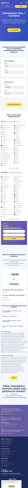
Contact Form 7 (5, 187)
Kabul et (11, 486)
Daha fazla (15, 372)
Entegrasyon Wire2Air (5, 454)
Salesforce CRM (18, 145)
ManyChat (4, 201)
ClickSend (4, 136)
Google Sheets (5, 161)
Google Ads (4, 152)
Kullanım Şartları (4, 459)
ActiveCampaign (6, 127)
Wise (10, 19)
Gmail (3, 203)
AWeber (4, 125)
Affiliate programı (5, 461)
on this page (22, 397)
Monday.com (18, 203)
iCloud (16, 163)
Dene (14, 377)
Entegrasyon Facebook (6, 441)
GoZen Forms (18, 205)
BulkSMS (4, 134)
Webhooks (17, 158)
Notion (16, 134)
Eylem (5, 69)
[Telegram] (3, 471)
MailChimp (17, 127)
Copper (4, 141)
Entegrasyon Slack (5, 444)
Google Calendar (6, 156)
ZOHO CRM (17, 161)
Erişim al (14, 238)
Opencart (17, 138)
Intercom (4, 165)
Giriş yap (7, 6)
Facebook (4, 147)
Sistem (5, 63)
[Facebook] (2, 471)
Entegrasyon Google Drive (6, 443)
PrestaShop (17, 143)
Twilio (16, 156)
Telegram (4, 194)
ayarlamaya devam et (14, 104)
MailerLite (17, 198)
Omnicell (17, 136)
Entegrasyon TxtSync (5, 453)
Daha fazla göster (5, 446)
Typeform (17, 201)
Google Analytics (6, 154)
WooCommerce (18, 207)
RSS (3, 183)
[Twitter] (11, 471)
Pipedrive (17, 214)
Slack (16, 147)
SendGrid (16, 19)
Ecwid (3, 145)
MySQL (16, 132)
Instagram (4, 163)
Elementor (4, 198)
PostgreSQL (18, 141)
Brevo (3, 132)
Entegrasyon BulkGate (6, 452)
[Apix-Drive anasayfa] (5, 3)
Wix (3, 205)
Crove (3, 143)
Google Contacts (6, 158)
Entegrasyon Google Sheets (7, 440)
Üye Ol (20, 6)
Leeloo (16, 192)
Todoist (17, 152)
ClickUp (4, 138)
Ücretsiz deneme (14, 30)
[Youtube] (5, 471)
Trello (16, 154)
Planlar (2, 462)
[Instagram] (9, 471)
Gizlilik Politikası (4, 460)
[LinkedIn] (7, 471)
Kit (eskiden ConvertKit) (20, 125)
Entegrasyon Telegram (6, 442)
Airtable (17, 178)
